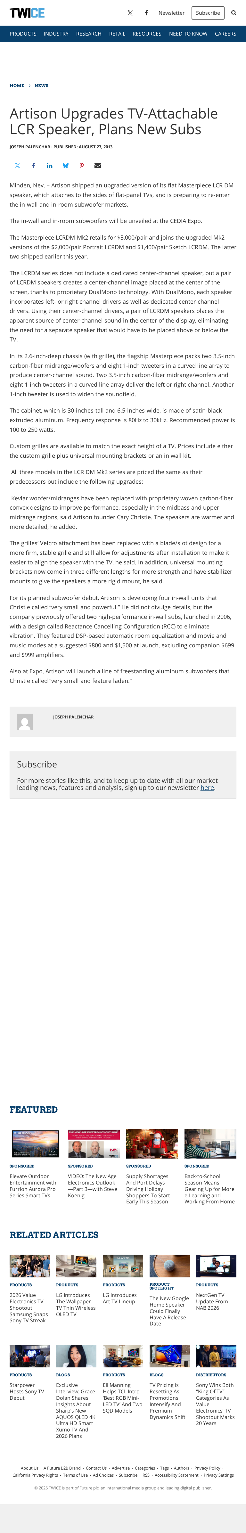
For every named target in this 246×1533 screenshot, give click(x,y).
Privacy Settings (219, 1475)
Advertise (121, 1468)
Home (17, 85)
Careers (225, 33)
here (207, 787)
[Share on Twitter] (18, 166)
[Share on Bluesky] (66, 166)
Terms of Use (75, 1475)
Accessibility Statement (177, 1475)
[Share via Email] (98, 166)
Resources (147, 33)
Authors (181, 1468)
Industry (56, 33)
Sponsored (22, 1166)
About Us (29, 1468)
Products (23, 33)
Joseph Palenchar (30, 147)
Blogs (63, 1375)
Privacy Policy (207, 1468)
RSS (146, 1475)
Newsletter (172, 12)
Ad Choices (103, 1475)
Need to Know (188, 33)
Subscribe (208, 12)
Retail (117, 33)
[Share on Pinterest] (82, 166)
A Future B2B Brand (62, 1468)
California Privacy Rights (35, 1475)
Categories (145, 1468)
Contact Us (96, 1468)
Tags (164, 1468)
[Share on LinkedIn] (50, 166)
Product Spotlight (162, 1286)
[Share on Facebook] (34, 166)
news (41, 85)
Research (89, 33)
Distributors (211, 1375)
